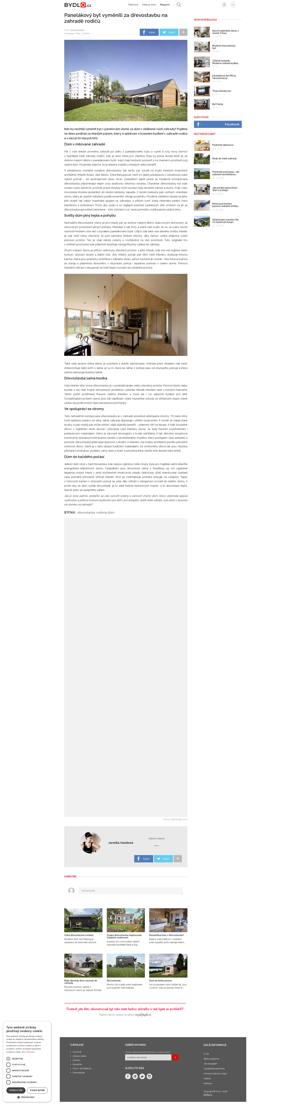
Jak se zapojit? (210, 1063)
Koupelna (77, 1064)
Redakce (208, 1083)
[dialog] (27, 1062)
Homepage (69, 33)
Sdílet (152, 32)
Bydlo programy (211, 1059)
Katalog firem (149, 4)
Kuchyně (77, 1052)
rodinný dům (105, 512)
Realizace (133, 4)
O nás (206, 1054)
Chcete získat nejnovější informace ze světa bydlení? (148, 1052)
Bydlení (86, 33)
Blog (78, 33)
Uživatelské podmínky (214, 1068)
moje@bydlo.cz (143, 1014)
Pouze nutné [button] (37, 1090)
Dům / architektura (82, 1068)
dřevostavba (86, 512)
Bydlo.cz (208, 1094)
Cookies (207, 1078)
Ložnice (76, 1060)
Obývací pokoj (79, 1056)
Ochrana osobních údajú (215, 1073)
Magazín (165, 4)
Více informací (28, 1052)
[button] (27, 1097)
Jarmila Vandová (77, 30)
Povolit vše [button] (15, 1090)
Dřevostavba (79, 1072)
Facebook (232, 124)
